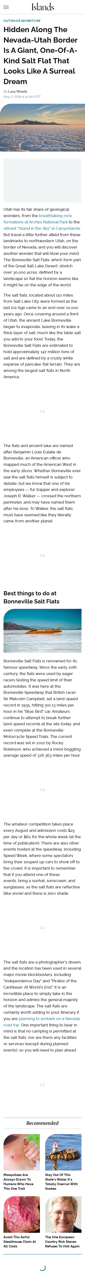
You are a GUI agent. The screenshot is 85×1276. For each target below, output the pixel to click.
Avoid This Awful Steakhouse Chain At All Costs (19, 1241)
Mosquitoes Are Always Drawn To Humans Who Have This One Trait (18, 1182)
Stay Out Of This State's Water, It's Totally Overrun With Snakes (61, 1182)
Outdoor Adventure (21, 20)
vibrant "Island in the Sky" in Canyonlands (41, 228)
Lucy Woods (17, 91)
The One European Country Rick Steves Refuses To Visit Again (62, 1241)
